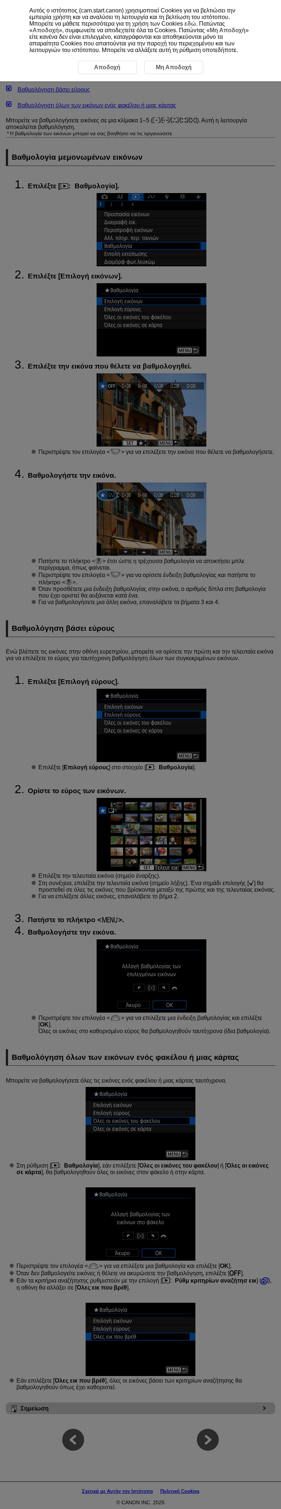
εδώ (190, 24)
